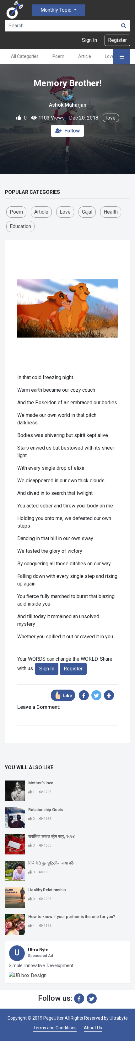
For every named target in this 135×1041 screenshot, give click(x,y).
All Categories (25, 56)
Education (20, 226)
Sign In (89, 40)
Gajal (87, 212)
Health (111, 212)
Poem (58, 56)
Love (109, 56)
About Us (93, 1027)
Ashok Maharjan (67, 105)
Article (84, 56)
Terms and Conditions (55, 1027)
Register (117, 40)
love (111, 118)
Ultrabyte (119, 1018)
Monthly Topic (56, 10)
